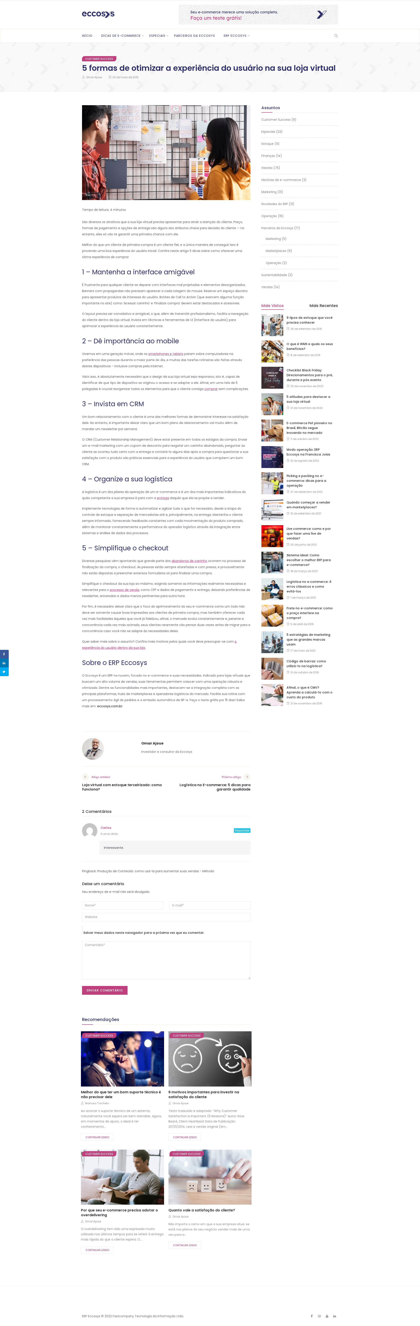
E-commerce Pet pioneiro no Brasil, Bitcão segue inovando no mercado (309, 428)
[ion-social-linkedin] (334, 1316)
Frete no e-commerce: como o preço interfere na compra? (310, 613)
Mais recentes (324, 305)
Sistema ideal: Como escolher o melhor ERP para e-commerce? (309, 560)
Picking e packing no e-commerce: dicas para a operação (306, 481)
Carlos (106, 828)
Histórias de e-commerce (281, 180)
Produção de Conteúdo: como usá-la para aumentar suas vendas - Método (155, 871)
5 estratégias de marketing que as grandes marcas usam (308, 640)
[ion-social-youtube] (327, 1316)
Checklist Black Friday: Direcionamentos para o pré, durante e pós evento (310, 375)
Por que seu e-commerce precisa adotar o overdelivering (119, 1213)
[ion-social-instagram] (319, 1316)
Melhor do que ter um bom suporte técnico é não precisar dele (121, 1094)
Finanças (268, 156)
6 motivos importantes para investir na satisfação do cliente (203, 1094)
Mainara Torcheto (97, 1103)
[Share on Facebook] (4, 654)
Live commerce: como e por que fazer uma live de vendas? (309, 533)
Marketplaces (276, 251)
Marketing (268, 192)
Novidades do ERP (274, 204)
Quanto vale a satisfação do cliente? (201, 1210)
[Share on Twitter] (4, 671)
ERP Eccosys (235, 36)
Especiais (157, 36)
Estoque (267, 144)
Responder (242, 830)
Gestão (267, 168)
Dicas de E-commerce (121, 36)
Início (87, 36)
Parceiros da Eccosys (194, 36)
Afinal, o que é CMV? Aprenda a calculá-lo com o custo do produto (309, 692)
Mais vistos (272, 305)
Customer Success (99, 59)
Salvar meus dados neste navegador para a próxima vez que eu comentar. (143, 933)
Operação (269, 216)
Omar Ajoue (94, 77)
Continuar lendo (97, 1137)
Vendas (267, 287)
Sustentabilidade (274, 275)
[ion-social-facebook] (311, 1316)
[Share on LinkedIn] (4, 663)
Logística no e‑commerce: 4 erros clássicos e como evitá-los (309, 587)
